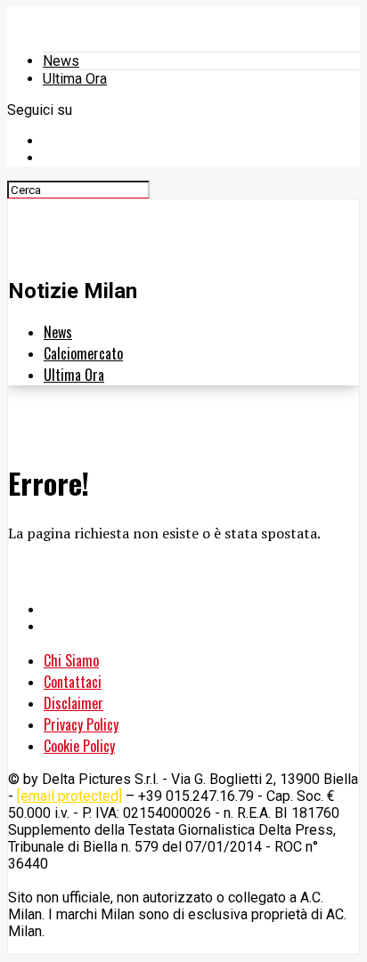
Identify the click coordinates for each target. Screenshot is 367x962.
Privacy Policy (81, 724)
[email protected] (69, 796)
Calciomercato (83, 353)
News (61, 61)
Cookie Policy (79, 745)
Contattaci (73, 681)
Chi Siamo (71, 660)
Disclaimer (73, 703)
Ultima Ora (75, 78)
